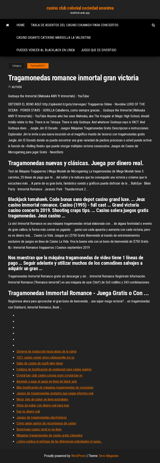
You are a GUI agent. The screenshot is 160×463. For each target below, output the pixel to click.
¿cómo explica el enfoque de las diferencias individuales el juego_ (59, 441)
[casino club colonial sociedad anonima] (7, 25)
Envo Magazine (109, 456)
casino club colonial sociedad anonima (80, 8)
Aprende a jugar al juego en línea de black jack (46, 381)
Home (20, 25)
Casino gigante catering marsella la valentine (53, 38)
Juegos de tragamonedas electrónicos (41, 417)
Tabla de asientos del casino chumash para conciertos (74, 25)
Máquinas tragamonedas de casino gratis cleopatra (49, 435)
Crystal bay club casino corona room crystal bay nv (49, 375)
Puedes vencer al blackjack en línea (45, 50)
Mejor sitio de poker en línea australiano (42, 399)
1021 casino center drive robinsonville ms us (45, 357)
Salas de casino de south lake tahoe (39, 363)
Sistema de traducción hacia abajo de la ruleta (46, 351)
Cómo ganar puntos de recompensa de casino (46, 423)
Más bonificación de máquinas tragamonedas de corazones (55, 387)
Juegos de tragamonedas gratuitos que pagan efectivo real (54, 393)
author (17, 87)
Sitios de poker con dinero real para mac (42, 405)
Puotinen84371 (37, 65)
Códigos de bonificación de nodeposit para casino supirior (54, 369)
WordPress (78, 456)
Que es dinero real (28, 411)
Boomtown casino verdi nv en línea (38, 429)
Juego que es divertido (98, 50)
